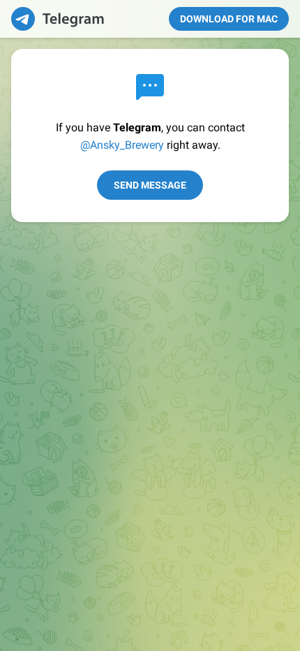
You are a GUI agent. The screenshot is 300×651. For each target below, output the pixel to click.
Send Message (150, 185)
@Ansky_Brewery (122, 145)
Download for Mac (229, 18)
